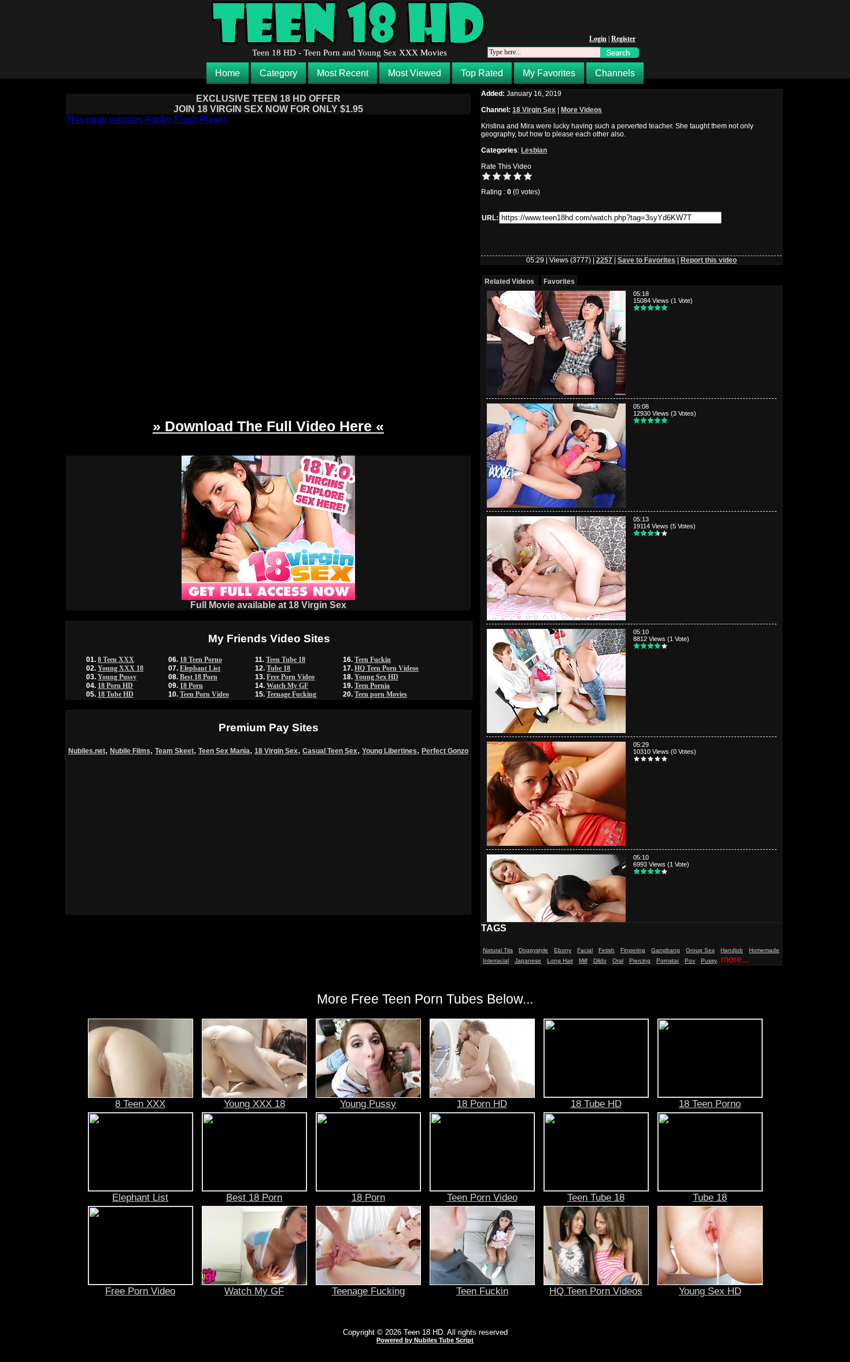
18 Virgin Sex (276, 751)
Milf (583, 960)
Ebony (562, 950)
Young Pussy (117, 677)
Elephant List (200, 668)
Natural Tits (498, 950)
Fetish (606, 950)
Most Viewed (414, 73)
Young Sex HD (376, 677)
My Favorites (549, 73)
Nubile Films (130, 751)
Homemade (764, 950)
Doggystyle (533, 950)
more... (735, 959)
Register (623, 39)
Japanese (528, 960)
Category (278, 73)
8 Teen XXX (116, 660)
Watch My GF (287, 686)
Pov (690, 960)
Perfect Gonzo (445, 751)
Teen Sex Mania (224, 751)
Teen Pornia (372, 686)
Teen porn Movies (380, 694)
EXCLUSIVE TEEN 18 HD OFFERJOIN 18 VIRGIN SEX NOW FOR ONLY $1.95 (268, 104)
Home (227, 73)
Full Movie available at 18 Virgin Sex (268, 605)
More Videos (581, 110)
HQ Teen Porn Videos (386, 668)
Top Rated (482, 73)
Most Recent (342, 73)
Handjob (731, 950)
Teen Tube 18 (285, 660)
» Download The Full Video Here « (268, 426)
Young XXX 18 (120, 668)
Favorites (559, 281)
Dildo (600, 960)
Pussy (709, 960)
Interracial (496, 960)
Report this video (709, 260)
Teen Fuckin (372, 660)
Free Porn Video (291, 677)
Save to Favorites (646, 260)
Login (598, 39)
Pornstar (667, 960)
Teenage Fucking (291, 694)
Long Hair (560, 960)
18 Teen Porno (201, 660)
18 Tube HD (116, 694)
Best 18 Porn (198, 677)
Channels (615, 73)
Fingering (632, 950)
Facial (585, 950)
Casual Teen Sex (329, 751)
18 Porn (191, 686)
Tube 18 (278, 668)
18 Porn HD (115, 686)
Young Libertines (389, 751)
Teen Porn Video (204, 694)
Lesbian (534, 150)
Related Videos (509, 281)
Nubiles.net (86, 751)
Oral (617, 960)
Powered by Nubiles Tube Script (425, 1340)
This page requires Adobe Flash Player (146, 119)
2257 (604, 260)
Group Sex (700, 950)
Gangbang (665, 950)
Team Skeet (174, 751)
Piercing (640, 960)
